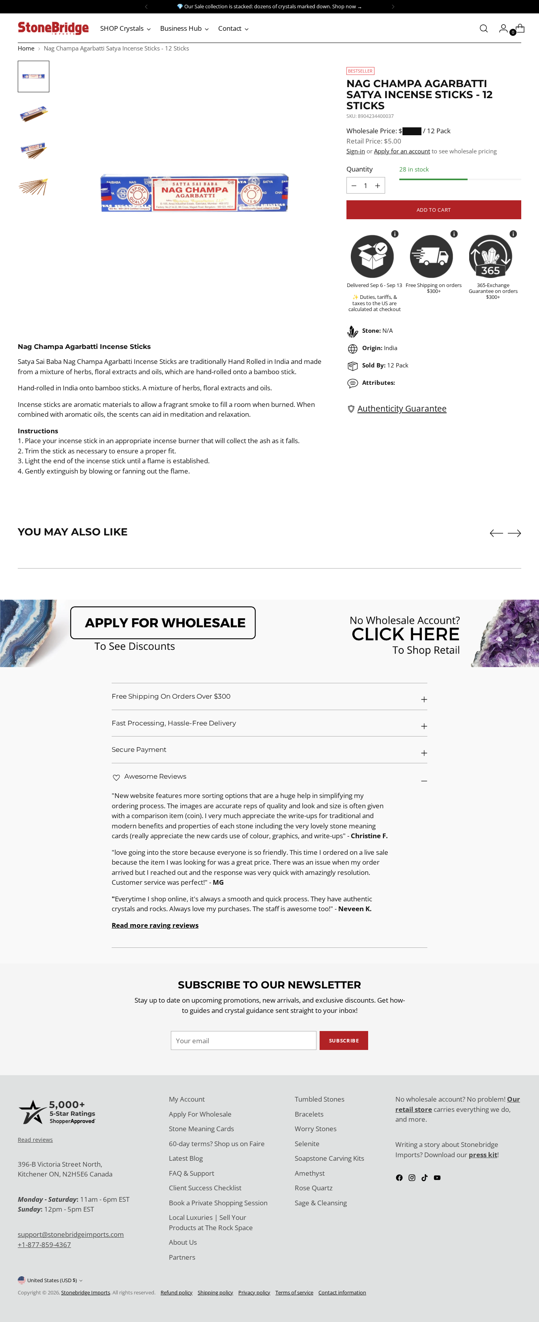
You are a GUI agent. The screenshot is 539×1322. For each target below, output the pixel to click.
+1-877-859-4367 (44, 1244)
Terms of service (294, 1292)
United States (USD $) (52, 1280)
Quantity (359, 168)
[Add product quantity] (354, 185)
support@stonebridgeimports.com (71, 1234)
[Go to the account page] (500, 28)
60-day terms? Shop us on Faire (217, 1143)
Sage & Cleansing (321, 1202)
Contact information (342, 1292)
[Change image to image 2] (33, 113)
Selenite (307, 1143)
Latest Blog (186, 1158)
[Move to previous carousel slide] (496, 533)
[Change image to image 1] (33, 76)
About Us (183, 1242)
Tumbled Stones (319, 1099)
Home (26, 48)
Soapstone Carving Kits (329, 1158)
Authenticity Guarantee (402, 408)
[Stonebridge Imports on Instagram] (412, 1179)
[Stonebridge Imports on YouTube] (438, 1179)
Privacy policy (254, 1292)
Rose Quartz (314, 1187)
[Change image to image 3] (33, 149)
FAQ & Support (191, 1173)
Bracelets (309, 1114)
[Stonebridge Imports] (53, 28)
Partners (182, 1257)
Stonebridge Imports (85, 1292)
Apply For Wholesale (200, 1114)
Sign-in (355, 151)
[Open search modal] (484, 28)
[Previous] (146, 6)
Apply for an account (402, 151)
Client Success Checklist (205, 1187)
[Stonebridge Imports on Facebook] (400, 1179)
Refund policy (177, 1292)
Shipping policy (215, 1292)
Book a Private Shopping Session (218, 1202)
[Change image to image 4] (33, 185)
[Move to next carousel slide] (514, 533)
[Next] (393, 6)
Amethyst (310, 1173)
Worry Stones (316, 1128)
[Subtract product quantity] (378, 185)
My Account (187, 1099)
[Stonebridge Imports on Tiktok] (425, 1179)
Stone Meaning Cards (201, 1128)
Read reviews (35, 1139)
